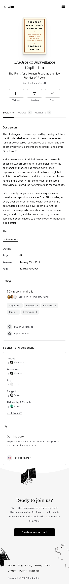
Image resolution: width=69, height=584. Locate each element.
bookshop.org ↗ (23, 458)
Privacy (39, 565)
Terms (48, 565)
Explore (11, 565)
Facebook (34, 570)
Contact (12, 570)
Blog (20, 565)
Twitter (22, 570)
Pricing (28, 565)
